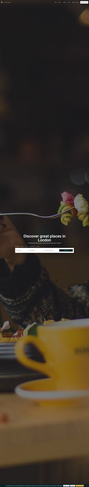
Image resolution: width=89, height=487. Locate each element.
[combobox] (37, 250)
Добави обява (84, 2)
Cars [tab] (39, 246)
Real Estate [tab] (33, 246)
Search (66, 250)
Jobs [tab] (28, 246)
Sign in (74, 2)
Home (56, 2)
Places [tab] (18, 246)
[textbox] (37, 250)
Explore (59, 2)
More (69, 2)
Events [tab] (23, 246)
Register (78, 2)
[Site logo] (2, 2)
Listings (64, 2)
